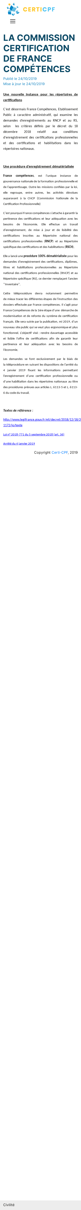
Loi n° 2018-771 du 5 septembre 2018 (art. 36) (33, 434)
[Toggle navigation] (13, 21)
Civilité (8, 1205)
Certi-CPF (60, 452)
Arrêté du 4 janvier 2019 (19, 443)
